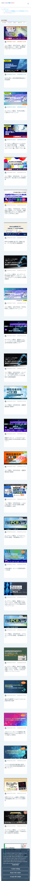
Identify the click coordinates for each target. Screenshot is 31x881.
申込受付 (10, 22)
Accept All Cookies (15, 876)
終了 (24, 22)
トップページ (5, 9)
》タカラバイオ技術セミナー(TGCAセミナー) (16, 11)
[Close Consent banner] (28, 850)
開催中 (14, 22)
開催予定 (20, 22)
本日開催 (4, 22)
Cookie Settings (15, 868)
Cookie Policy (15, 864)
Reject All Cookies (15, 872)
